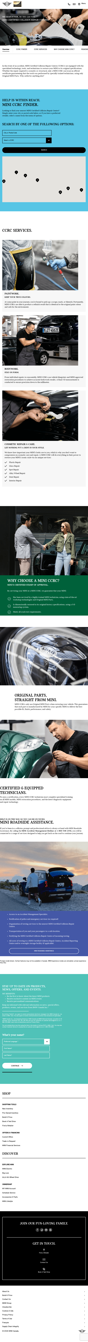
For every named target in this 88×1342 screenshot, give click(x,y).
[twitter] (41, 1230)
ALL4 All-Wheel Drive (10, 1177)
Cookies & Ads (7, 1311)
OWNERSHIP (7, 1184)
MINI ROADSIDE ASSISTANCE (44, 951)
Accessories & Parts (10, 1197)
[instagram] (50, 1230)
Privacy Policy (7, 1315)
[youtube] (46, 1230)
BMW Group (6, 1303)
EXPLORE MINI (8, 1165)
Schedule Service (8, 1193)
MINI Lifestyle (7, 1201)
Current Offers (7, 1137)
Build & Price (7, 1117)
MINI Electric (7, 1169)
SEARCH (44, 150)
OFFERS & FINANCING (11, 1133)
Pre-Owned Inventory (10, 1113)
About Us (5, 1291)
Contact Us (6, 1299)
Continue (15, 1066)
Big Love (5, 1173)
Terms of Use (7, 1319)
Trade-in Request (8, 1141)
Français (5, 1323)
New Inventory (7, 1109)
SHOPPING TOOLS (9, 1104)
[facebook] (37, 1230)
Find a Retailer (7, 1126)
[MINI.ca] (6, 4)
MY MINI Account (9, 1189)
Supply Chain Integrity (10, 1326)
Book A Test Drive (9, 1121)
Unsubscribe (7, 1307)
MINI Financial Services (11, 1145)
